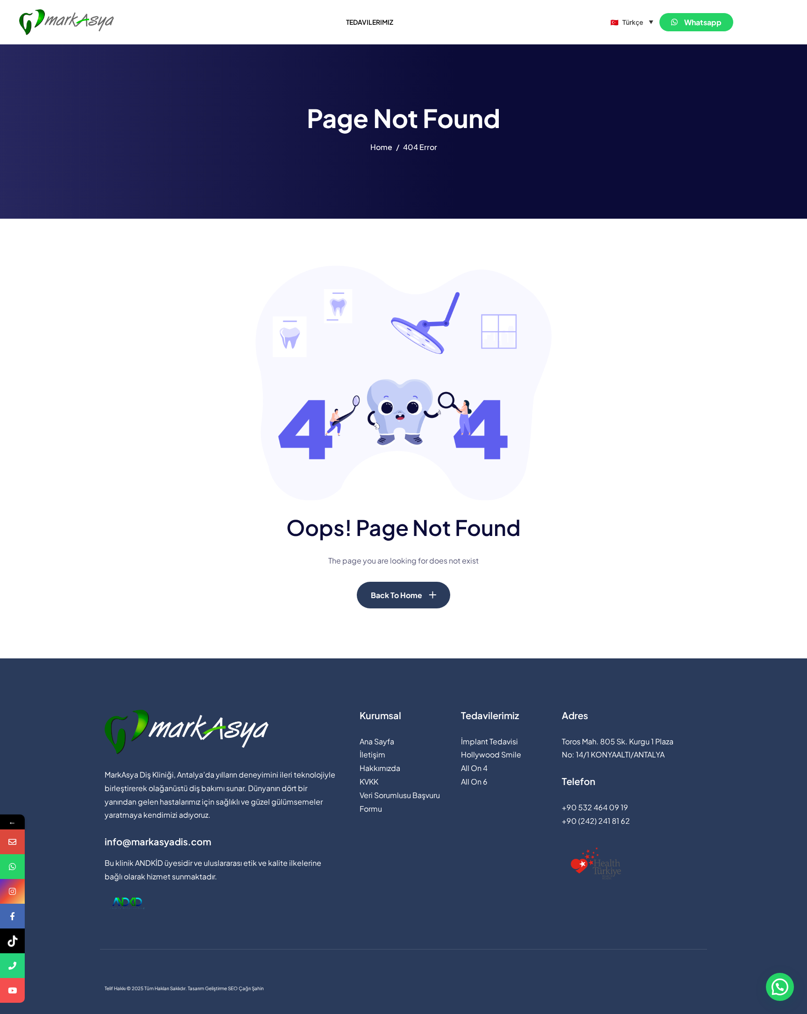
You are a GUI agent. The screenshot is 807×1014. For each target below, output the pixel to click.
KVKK (369, 781)
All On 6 (474, 781)
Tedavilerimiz (369, 22)
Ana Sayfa (377, 741)
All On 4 (474, 768)
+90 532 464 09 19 (595, 807)
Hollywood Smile (491, 754)
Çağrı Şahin (251, 988)
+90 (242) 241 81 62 (596, 821)
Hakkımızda (380, 768)
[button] (780, 987)
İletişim (372, 754)
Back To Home (396, 595)
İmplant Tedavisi (489, 741)
